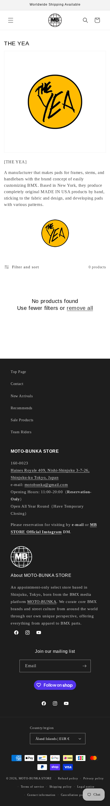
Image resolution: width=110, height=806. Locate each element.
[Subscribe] (85, 666)
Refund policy (68, 778)
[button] (11, 20)
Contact (17, 384)
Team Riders (21, 432)
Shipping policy (60, 786)
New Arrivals (22, 396)
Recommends (21, 408)
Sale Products (22, 420)
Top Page (18, 372)
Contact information (41, 794)
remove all (80, 308)
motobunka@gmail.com (46, 485)
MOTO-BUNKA (41, 602)
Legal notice (86, 786)
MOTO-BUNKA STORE (35, 778)
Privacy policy (93, 778)
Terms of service (32, 786)
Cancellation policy (74, 794)
